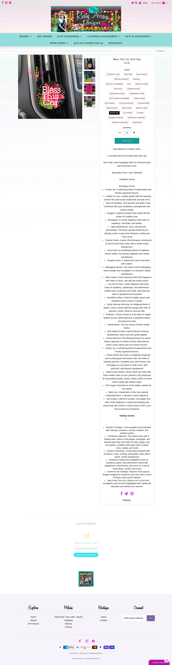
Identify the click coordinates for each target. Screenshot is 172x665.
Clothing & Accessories (102, 36)
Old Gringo (127, 113)
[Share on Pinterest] (132, 494)
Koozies (24, 36)
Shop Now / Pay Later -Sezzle (68, 617)
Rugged (136, 79)
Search (33, 620)
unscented (137, 122)
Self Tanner (44, 36)
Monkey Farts (142, 108)
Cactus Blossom (126, 103)
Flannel (140, 113)
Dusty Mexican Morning (119, 98)
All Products (33, 624)
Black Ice (114, 113)
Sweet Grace (112, 108)
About (103, 617)
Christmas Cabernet (136, 118)
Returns (68, 624)
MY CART (159, 3)
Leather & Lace (113, 74)
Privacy (68, 627)
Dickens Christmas (120, 122)
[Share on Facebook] (121, 494)
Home (61, 50)
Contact (103, 620)
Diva (129, 84)
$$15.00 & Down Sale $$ (88, 43)
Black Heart (141, 74)
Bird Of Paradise (121, 79)
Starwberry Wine (136, 93)
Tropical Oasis (141, 84)
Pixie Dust (118, 89)
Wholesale (115, 43)
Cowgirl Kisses (133, 89)
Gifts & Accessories (137, 36)
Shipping (126, 500)
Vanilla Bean (139, 98)
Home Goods (58, 43)
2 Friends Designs (92, 658)
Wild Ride (128, 74)
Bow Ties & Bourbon (114, 84)
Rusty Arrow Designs (93, 653)
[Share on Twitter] (126, 494)
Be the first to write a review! (86, 555)
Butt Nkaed (110, 103)
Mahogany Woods (117, 93)
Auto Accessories (68, 36)
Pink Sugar (126, 108)
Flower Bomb (143, 103)
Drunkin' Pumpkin (116, 118)
